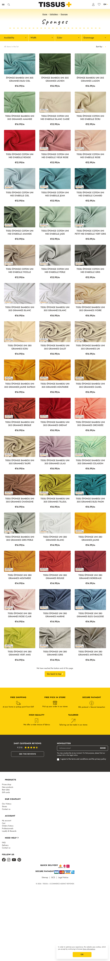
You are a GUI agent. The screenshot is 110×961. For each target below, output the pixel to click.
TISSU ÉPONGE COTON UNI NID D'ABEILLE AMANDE (19, 232)
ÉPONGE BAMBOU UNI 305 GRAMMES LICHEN (55, 79)
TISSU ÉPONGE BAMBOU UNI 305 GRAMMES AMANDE (19, 118)
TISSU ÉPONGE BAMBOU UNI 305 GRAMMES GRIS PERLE (19, 538)
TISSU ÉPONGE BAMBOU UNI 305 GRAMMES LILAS (55, 462)
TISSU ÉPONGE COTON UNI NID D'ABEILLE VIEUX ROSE (55, 156)
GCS (53, 877)
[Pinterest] (19, 860)
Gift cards (6, 792)
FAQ (4, 842)
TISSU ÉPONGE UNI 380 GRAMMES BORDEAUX (90, 577)
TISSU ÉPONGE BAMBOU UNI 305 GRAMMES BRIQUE (19, 424)
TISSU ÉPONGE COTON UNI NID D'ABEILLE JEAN (55, 194)
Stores (4, 806)
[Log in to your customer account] (93, 4)
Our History (6, 804)
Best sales (6, 790)
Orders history (7, 826)
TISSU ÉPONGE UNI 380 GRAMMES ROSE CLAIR (20, 615)
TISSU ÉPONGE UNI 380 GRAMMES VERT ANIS (20, 653)
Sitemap (45, 877)
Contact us (6, 809)
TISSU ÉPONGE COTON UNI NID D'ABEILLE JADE (55, 232)
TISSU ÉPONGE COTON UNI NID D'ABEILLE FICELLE (19, 271)
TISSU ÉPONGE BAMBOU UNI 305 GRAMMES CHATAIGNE (19, 500)
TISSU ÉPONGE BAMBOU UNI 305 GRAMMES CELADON (90, 462)
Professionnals (7, 828)
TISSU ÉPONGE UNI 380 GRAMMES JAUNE (90, 538)
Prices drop (6, 784)
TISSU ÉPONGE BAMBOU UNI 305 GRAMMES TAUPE (19, 462)
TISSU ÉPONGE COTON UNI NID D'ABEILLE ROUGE (19, 156)
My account (6, 820)
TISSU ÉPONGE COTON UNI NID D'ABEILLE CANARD (90, 194)
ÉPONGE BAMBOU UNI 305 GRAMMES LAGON (90, 79)
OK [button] (82, 954)
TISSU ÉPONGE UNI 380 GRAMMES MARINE (55, 615)
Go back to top (54, 674)
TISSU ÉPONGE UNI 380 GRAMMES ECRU (20, 347)
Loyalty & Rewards (9, 831)
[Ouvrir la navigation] (3, 4)
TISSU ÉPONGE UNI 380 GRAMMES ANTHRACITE (90, 653)
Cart (3, 823)
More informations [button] (89, 949)
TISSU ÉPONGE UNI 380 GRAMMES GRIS (55, 653)
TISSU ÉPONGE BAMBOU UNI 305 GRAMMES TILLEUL (55, 500)
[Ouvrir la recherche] (8, 4)
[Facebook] (4, 860)
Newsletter (64, 743)
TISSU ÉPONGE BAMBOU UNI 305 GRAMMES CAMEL (90, 385)
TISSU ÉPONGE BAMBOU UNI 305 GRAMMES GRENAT (55, 424)
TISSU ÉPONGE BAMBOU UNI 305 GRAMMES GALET (55, 347)
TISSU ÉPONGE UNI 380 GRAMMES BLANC (55, 538)
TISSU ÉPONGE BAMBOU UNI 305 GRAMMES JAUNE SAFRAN (19, 385)
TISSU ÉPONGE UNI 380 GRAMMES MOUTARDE (20, 577)
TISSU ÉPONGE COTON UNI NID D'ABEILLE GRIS (90, 271)
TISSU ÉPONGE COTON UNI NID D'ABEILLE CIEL (19, 194)
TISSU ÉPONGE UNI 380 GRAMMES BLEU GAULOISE (90, 615)
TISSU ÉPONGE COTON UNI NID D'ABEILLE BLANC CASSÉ (55, 118)
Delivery (5, 845)
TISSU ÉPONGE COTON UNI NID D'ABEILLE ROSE (90, 156)
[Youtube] (14, 860)
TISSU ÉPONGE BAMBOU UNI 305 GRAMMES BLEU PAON (90, 500)
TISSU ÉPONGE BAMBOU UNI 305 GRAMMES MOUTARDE (55, 385)
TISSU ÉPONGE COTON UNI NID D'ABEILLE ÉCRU (90, 118)
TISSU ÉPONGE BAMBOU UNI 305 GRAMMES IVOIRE (90, 309)
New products (7, 787)
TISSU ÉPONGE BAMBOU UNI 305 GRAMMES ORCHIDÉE (90, 424)
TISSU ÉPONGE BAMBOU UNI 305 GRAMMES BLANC (19, 309)
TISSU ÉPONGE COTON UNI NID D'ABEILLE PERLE (55, 271)
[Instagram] (8, 860)
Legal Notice (63, 877)
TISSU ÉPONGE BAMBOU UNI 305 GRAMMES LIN (90, 347)
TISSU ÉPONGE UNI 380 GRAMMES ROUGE (55, 577)
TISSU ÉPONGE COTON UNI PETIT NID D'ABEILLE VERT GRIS (90, 232)
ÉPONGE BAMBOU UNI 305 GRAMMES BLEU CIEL (19, 79)
